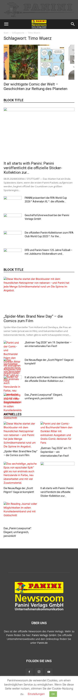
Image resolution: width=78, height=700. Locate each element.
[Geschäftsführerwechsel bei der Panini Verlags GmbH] (13, 219)
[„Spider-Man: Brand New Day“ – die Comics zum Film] (39, 294)
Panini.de (42, 642)
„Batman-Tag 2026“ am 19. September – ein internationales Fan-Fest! (55, 452)
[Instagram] (39, 671)
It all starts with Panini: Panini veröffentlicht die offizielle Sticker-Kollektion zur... (33, 168)
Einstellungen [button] (36, 694)
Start (6, 32)
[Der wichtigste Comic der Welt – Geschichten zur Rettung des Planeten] (39, 62)
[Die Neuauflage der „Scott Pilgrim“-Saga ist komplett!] (21, 473)
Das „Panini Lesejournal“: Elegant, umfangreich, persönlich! (18, 532)
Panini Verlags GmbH (44, 635)
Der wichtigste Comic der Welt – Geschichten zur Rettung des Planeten (35, 86)
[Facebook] (29, 672)
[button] (6, 24)
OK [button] (53, 694)
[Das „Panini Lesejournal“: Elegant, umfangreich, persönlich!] (13, 406)
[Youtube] (48, 672)
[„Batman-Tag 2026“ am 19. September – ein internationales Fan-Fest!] (57, 433)
